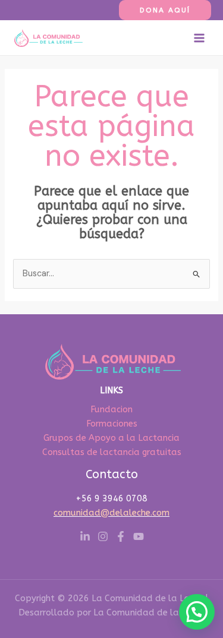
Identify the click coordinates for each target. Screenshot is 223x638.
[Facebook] (120, 536)
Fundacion (111, 410)
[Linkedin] (85, 536)
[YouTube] (138, 536)
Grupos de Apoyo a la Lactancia (111, 438)
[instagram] (103, 536)
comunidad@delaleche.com (111, 513)
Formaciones (111, 424)
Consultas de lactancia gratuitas (111, 452)
